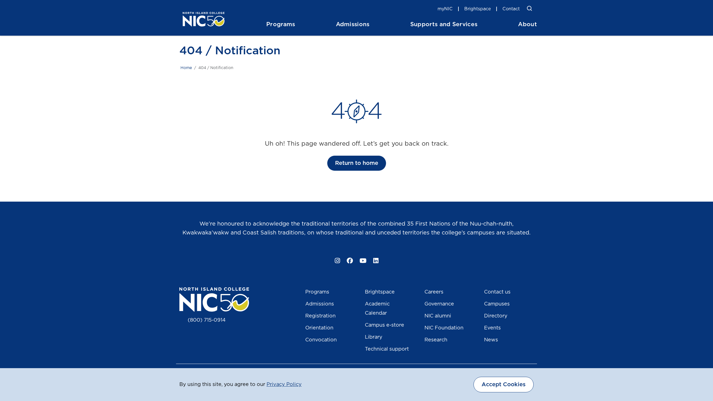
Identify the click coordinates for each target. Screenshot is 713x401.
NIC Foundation (443, 328)
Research (435, 340)
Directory (495, 316)
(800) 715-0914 (207, 320)
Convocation (321, 340)
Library (373, 337)
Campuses (497, 304)
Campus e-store (384, 325)
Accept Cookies (504, 384)
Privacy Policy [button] (284, 384)
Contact (511, 9)
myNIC (445, 9)
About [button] (527, 24)
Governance (439, 304)
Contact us (497, 292)
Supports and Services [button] (444, 24)
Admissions (319, 304)
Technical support (387, 349)
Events (492, 328)
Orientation (319, 328)
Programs (317, 292)
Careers (433, 292)
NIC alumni (437, 316)
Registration (320, 316)
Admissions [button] (353, 24)
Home (186, 68)
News (491, 340)
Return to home (356, 163)
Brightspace (477, 9)
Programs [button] (280, 24)
